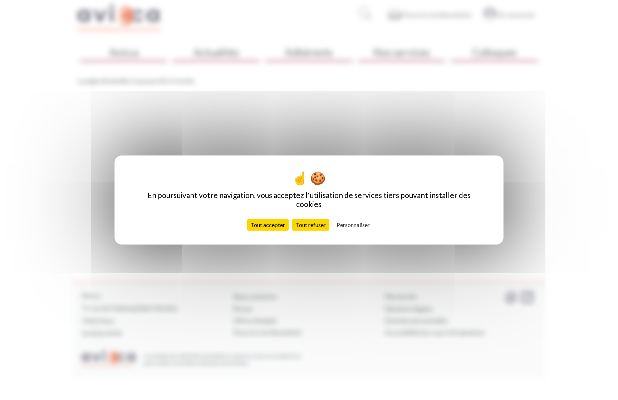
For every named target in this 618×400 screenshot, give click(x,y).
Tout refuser (311, 224)
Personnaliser (353, 224)
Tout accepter (268, 224)
